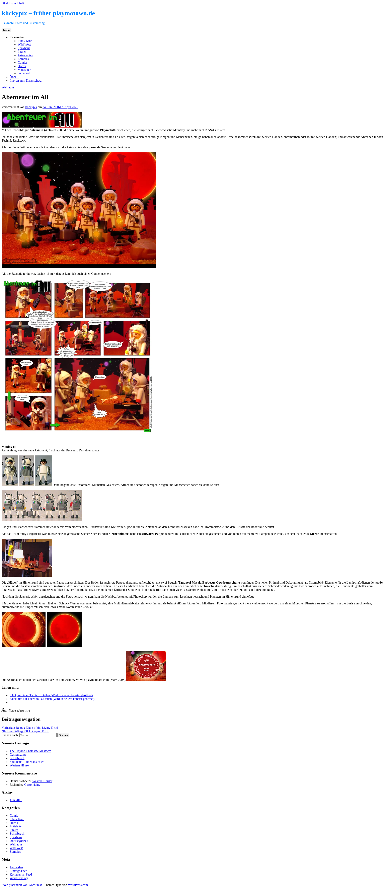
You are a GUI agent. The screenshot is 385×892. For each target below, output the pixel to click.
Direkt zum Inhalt (13, 3)
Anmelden (16, 867)
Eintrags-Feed (18, 871)
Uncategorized (19, 840)
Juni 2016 (16, 800)
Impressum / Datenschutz (26, 80)
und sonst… (25, 73)
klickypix (31, 107)
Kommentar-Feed (21, 874)
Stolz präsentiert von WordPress (22, 885)
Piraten (22, 51)
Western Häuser (20, 765)
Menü (6, 30)
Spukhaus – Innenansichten (27, 761)
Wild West (24, 44)
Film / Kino (25, 41)
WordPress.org (19, 878)
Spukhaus (24, 48)
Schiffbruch (17, 758)
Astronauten (25, 55)
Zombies (23, 59)
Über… (14, 77)
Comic (14, 815)
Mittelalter (24, 69)
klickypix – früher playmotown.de (48, 13)
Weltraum (8, 87)
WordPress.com (78, 885)
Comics (22, 62)
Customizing (18, 754)
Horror (22, 66)
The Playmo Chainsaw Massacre (30, 751)
